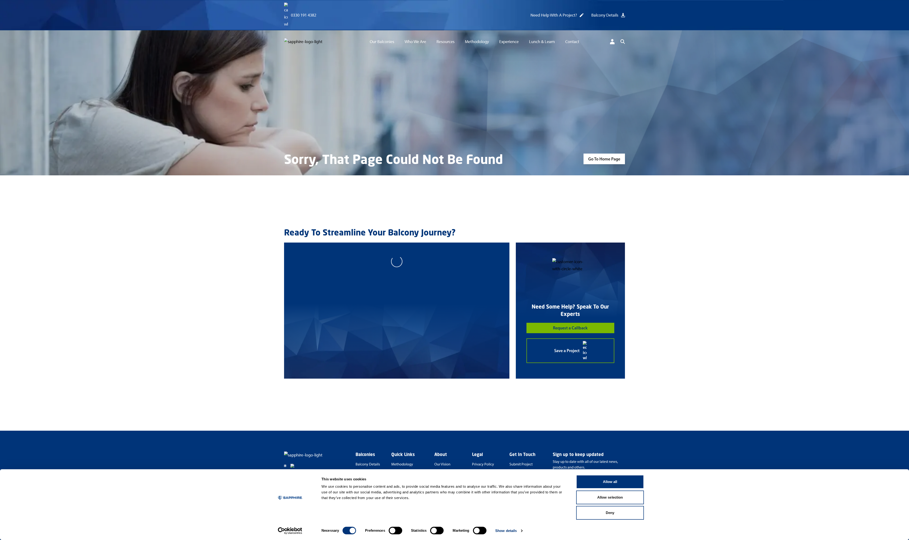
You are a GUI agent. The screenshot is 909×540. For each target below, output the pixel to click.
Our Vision (442, 464)
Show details (506, 531)
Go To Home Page (604, 159)
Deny (610, 513)
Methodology (477, 41)
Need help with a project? (553, 15)
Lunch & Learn (542, 41)
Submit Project (521, 464)
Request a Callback (570, 328)
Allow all (610, 482)
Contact (572, 41)
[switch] (395, 530)
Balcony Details (604, 15)
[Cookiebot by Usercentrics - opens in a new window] (290, 530)
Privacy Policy (483, 464)
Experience (509, 41)
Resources (445, 41)
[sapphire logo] (311, 42)
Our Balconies (382, 41)
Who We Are (415, 41)
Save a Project (566, 350)
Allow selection (610, 497)
